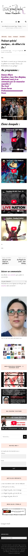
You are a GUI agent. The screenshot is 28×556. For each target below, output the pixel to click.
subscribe (3, 286)
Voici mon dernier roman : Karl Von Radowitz (13, 484)
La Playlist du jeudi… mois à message (11, 490)
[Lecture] (3, 428)
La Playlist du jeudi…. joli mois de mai (11, 493)
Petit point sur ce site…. (8, 487)
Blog (10, 36)
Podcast (22, 36)
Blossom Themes (9, 551)
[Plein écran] (25, 428)
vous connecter (11, 275)
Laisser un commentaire (6, 52)
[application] (14, 423)
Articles (4, 36)
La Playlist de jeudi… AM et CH (10, 496)
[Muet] (22, 428)
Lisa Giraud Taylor (7, 50)
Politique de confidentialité (14, 553)
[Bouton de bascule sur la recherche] (25, 21)
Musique (15, 36)
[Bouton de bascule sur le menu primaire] (2, 22)
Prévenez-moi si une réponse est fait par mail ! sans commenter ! (13, 285)
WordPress (21, 551)
